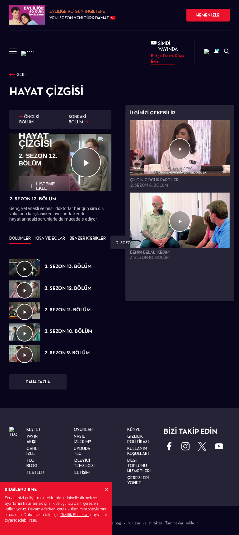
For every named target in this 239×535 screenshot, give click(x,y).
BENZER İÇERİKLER (88, 238)
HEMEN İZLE (208, 14)
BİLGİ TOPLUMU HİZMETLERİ (139, 465)
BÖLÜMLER (20, 238)
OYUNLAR (83, 429)
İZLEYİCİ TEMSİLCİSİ (84, 463)
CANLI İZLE (32, 451)
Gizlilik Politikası (74, 514)
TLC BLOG (31, 463)
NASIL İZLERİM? (82, 439)
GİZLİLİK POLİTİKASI (138, 439)
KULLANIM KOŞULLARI (138, 451)
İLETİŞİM (82, 472)
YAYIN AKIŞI (32, 439)
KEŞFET (33, 429)
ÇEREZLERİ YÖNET (138, 480)
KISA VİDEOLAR (50, 238)
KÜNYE (134, 429)
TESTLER (35, 472)
